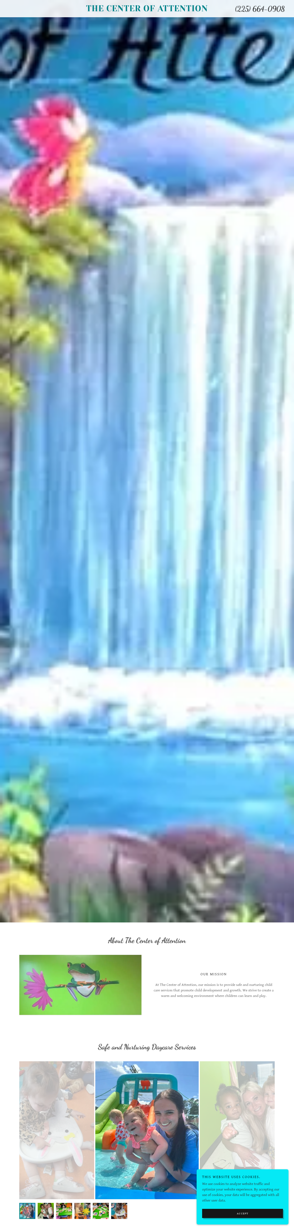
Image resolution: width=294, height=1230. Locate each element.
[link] (147, 10)
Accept (243, 1213)
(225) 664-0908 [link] (260, 8)
